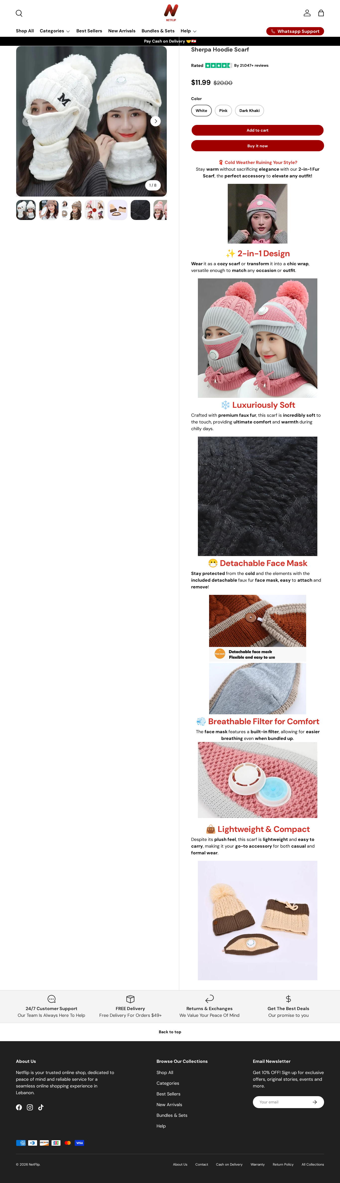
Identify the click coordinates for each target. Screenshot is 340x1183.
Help (186, 31)
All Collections (313, 1164)
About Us (180, 1164)
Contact (201, 1164)
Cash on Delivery (229, 1164)
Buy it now (257, 146)
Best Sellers (89, 31)
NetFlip (34, 1164)
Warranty (258, 1164)
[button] (321, 12)
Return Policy (283, 1164)
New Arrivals (122, 31)
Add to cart (257, 130)
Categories (52, 31)
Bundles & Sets (158, 31)
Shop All (25, 31)
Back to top (170, 1031)
